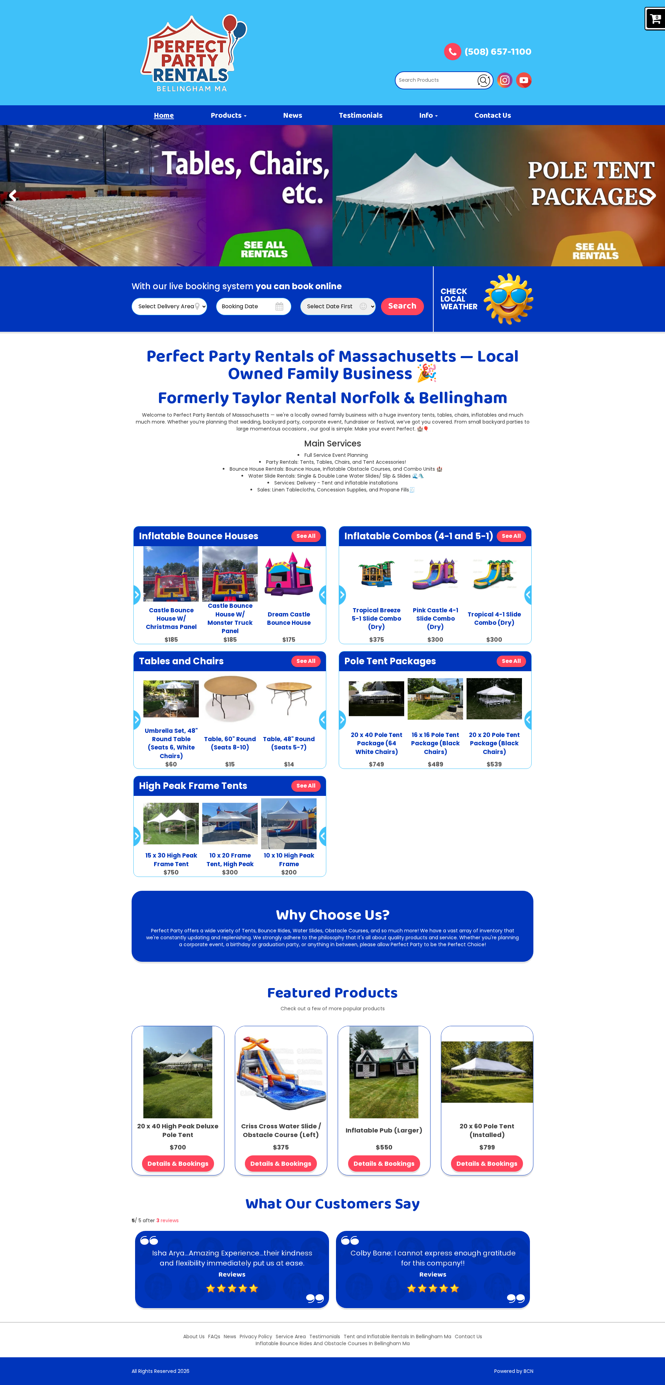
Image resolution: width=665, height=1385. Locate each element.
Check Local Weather (459, 299)
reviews (167, 1220)
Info (426, 116)
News (292, 116)
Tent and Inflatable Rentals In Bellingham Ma (397, 1336)
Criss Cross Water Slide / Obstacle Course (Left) (281, 1130)
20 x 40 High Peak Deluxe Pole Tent (178, 1130)
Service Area (291, 1336)
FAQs (214, 1336)
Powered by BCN (513, 1371)
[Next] (652, 195)
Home (164, 116)
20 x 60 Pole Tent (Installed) (487, 1130)
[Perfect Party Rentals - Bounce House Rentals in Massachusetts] (194, 52)
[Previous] (12, 195)
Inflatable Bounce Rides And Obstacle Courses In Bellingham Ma (333, 1343)
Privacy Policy (256, 1336)
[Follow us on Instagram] (505, 79)
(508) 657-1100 (498, 52)
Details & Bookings (178, 1163)
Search (402, 306)
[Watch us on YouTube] (524, 79)
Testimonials (361, 116)
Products (227, 116)
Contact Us (493, 116)
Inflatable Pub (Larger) (384, 1130)
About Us (194, 1336)
